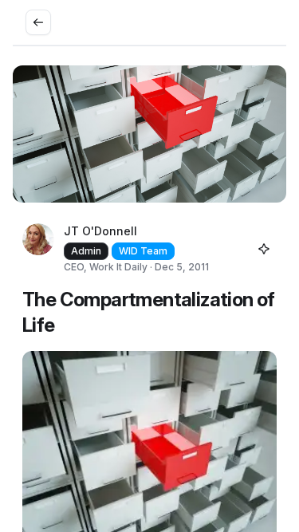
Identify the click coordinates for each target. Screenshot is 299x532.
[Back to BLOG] (38, 22)
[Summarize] (264, 249)
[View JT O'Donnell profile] (38, 248)
